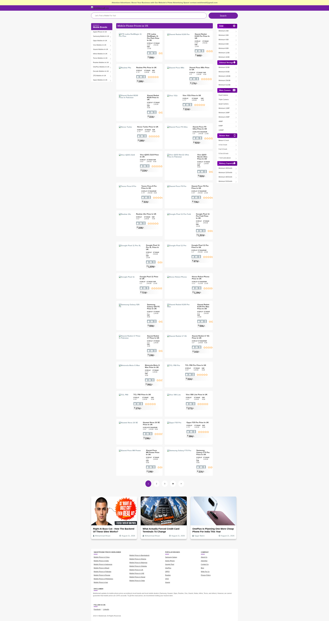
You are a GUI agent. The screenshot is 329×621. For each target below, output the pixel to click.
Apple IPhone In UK (100, 32)
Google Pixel (169, 564)
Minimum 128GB (224, 76)
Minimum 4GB (224, 40)
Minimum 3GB (224, 35)
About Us (204, 557)
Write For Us (205, 572)
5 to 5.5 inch (223, 149)
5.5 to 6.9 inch (223, 153)
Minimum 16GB (224, 57)
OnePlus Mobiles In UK (101, 67)
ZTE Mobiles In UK (99, 76)
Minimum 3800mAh (225, 177)
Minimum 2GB (224, 31)
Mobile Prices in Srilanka (138, 566)
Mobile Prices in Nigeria (137, 559)
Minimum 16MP (224, 113)
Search (223, 16)
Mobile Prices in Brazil (101, 568)
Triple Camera (224, 99)
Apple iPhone (170, 561)
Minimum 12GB (224, 53)
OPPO (167, 572)
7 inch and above (225, 158)
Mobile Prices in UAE (136, 573)
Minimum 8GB (224, 48)
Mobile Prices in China (101, 557)
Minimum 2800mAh (225, 168)
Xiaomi (167, 582)
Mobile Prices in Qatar (137, 581)
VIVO (167, 579)
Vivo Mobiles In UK (99, 45)
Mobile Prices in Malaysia (138, 563)
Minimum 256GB (224, 80)
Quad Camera (224, 104)
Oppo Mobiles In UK (100, 41)
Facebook (97, 609)
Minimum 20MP (224, 117)
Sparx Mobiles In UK (100, 80)
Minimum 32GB (224, 67)
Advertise (204, 561)
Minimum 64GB (224, 72)
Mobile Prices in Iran (101, 582)
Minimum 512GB (224, 85)
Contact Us (205, 564)
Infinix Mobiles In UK (100, 54)
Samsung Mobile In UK (101, 36)
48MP (221, 121)
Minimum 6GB (224, 44)
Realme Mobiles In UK (101, 62)
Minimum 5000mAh (225, 181)
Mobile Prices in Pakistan (102, 572)
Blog (202, 568)
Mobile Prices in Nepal (137, 577)
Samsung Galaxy (171, 557)
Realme (168, 575)
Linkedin (106, 609)
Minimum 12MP (224, 108)
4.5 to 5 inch (223, 145)
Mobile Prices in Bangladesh (139, 555)
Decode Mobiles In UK (101, 71)
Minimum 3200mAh (225, 172)
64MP (221, 126)
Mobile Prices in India (101, 561)
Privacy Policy (206, 575)
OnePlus (168, 568)
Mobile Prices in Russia (102, 575)
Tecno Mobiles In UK (100, 58)
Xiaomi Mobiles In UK (100, 49)
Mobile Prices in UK (136, 570)
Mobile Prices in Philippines (103, 579)
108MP (221, 130)
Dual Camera (223, 95)
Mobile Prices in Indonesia (103, 564)
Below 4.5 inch (224, 140)
